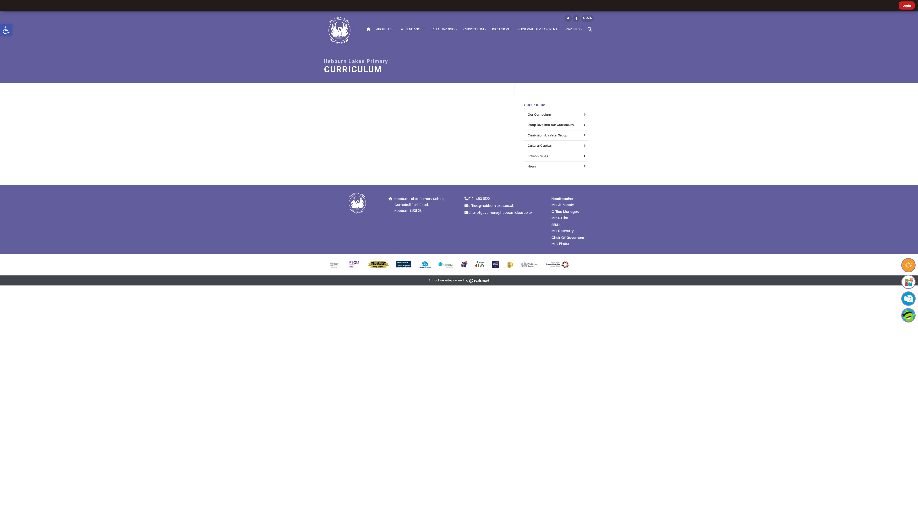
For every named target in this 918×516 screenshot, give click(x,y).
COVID (587, 18)
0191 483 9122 (479, 198)
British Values (538, 156)
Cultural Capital (540, 146)
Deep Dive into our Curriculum (551, 125)
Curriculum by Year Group (548, 135)
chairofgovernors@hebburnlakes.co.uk (500, 212)
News (532, 166)
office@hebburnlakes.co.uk (491, 205)
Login (906, 5)
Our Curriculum (539, 115)
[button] (6, 30)
